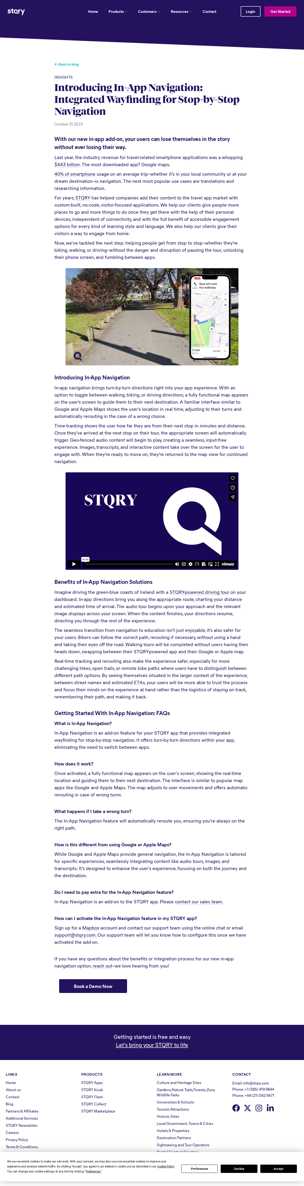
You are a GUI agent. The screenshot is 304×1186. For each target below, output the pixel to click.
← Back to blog (66, 64)
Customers (147, 11)
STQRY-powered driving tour (199, 592)
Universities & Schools (175, 1101)
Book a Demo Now (93, 986)
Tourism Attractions (173, 1109)
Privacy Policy (17, 1139)
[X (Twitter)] (247, 1108)
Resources (179, 11)
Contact (209, 11)
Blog (9, 1103)
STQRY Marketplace (98, 1111)
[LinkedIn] (270, 1108)
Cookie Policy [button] (165, 1166)
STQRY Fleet (92, 1096)
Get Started (280, 11)
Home (93, 11)
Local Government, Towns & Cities (185, 1123)
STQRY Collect (93, 1103)
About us (13, 1089)
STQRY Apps (92, 1082)
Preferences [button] (93, 1171)
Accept (279, 1169)
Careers (12, 1132)
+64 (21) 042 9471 (259, 1095)
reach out (102, 965)
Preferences (199, 1169)
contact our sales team (198, 901)
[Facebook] (236, 1108)
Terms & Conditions (22, 1146)
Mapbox (90, 927)
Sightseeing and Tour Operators (183, 1144)
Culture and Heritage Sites (179, 1082)
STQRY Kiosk (92, 1089)
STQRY (82, 197)
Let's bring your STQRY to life (152, 1044)
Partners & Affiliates (22, 1111)
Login (250, 11)
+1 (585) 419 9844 (259, 1089)
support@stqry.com (74, 934)
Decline (239, 1169)
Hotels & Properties (173, 1130)
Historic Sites (168, 1116)
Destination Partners (174, 1137)
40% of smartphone (74, 173)
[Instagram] (259, 1108)
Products (116, 11)
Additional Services (22, 1118)
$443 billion (67, 164)
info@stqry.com (256, 1082)
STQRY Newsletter (22, 1125)
